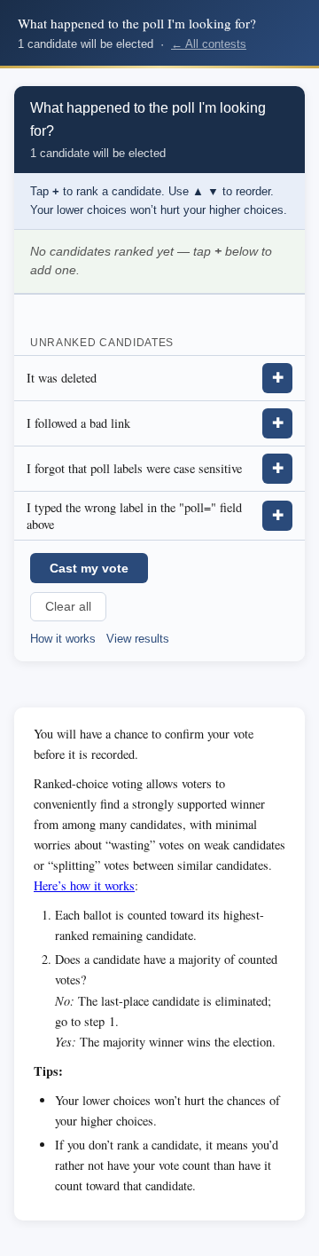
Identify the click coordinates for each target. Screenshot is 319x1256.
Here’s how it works (84, 885)
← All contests (208, 44)
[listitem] (159, 378)
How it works (63, 638)
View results (137, 638)
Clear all (68, 606)
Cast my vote (89, 568)
